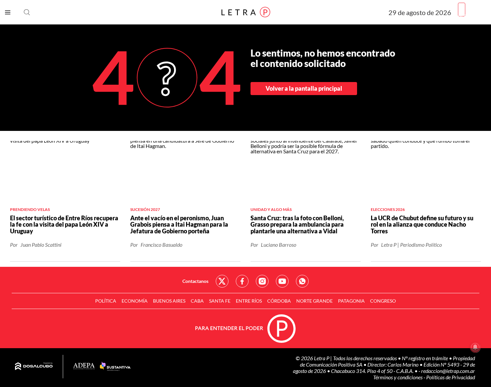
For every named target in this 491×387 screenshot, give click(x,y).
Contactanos (195, 281)
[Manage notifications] (475, 347)
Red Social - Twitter (222, 281)
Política (105, 301)
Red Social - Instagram (262, 281)
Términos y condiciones (398, 377)
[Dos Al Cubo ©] (34, 367)
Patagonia (351, 301)
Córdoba (279, 301)
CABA (197, 301)
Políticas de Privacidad (450, 377)
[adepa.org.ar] (84, 366)
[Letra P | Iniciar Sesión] (461, 9)
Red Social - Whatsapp (302, 281)
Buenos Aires (169, 301)
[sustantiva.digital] (115, 367)
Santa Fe (219, 301)
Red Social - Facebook (242, 281)
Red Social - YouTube (282, 281)
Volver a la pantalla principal (304, 88)
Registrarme (472, 15)
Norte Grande (314, 301)
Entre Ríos (249, 301)
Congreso (383, 301)
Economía (135, 301)
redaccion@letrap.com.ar (448, 371)
